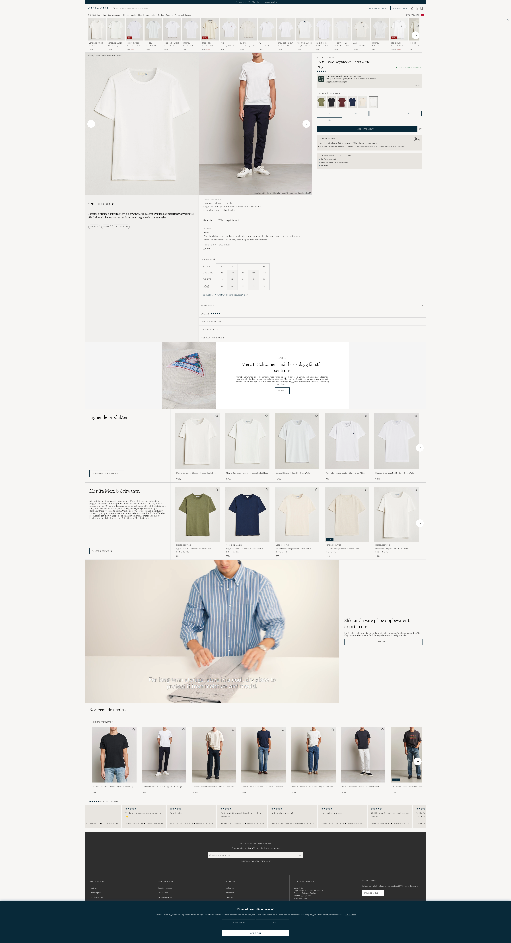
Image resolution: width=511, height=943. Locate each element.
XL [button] (409, 114)
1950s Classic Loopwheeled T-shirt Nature (294, 549)
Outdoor (161, 15)
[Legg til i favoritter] (216, 416)
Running (169, 15)
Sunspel (149, 43)
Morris (413, 43)
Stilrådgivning (400, 8)
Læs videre (350, 914)
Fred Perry (206, 43)
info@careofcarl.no (308, 893)
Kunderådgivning (377, 8)
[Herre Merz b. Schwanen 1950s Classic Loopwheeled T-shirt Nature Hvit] (297, 514)
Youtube (229, 897)
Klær (104, 15)
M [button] (356, 114)
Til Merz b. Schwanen (102, 551)
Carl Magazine (412, 15)
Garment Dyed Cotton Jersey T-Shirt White (397, 46)
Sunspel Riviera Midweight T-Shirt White (293, 473)
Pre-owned (179, 15)
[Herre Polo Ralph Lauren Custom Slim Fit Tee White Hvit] (172, 29)
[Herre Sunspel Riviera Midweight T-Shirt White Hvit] (153, 29)
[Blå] (352, 102)
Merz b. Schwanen (96, 43)
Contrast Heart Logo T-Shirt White (266, 46)
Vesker (134, 15)
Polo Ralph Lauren (171, 43)
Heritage (94, 227)
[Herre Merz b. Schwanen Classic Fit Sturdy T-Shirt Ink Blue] (263, 755)
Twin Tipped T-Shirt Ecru (210, 46)
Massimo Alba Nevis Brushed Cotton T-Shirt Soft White (213, 787)
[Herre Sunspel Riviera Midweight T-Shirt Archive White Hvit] (248, 29)
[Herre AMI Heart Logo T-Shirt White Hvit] (229, 29)
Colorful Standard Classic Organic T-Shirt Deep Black (113, 787)
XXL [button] (329, 120)
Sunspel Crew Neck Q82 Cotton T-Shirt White (394, 473)
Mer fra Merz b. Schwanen (114, 491)
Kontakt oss (163, 892)
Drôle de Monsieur (285, 43)
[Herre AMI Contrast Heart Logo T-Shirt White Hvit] (267, 29)
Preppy (106, 227)
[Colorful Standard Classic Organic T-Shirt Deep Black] (114, 784)
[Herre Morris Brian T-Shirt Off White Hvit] (418, 29)
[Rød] (342, 102)
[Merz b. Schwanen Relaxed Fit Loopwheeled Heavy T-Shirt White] (247, 470)
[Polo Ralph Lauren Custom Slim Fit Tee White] (347, 470)
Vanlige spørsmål (165, 897)
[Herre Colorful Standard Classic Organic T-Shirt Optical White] (164, 755)
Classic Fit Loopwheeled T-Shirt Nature (342, 549)
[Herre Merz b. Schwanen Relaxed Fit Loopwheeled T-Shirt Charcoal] (363, 755)
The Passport (95, 892)
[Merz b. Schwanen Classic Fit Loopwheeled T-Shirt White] (197, 470)
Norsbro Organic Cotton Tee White (134, 46)
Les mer (417, 85)
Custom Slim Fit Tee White (170, 46)
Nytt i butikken (94, 15)
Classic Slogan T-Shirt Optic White (284, 46)
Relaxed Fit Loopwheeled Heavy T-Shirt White (115, 46)
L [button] (382, 114)
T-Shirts (98, 56)
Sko (109, 15)
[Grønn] (321, 102)
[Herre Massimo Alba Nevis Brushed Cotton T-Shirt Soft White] (214, 755)
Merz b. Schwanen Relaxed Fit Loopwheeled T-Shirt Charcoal (361, 787)
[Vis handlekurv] (421, 8)
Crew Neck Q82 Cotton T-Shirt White (191, 46)
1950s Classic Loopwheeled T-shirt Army (193, 549)
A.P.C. (355, 43)
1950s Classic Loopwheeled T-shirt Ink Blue (244, 549)
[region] (255, 816)
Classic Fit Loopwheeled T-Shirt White (96, 46)
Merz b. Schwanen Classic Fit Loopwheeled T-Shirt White (195, 473)
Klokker (126, 15)
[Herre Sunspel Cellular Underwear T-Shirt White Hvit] (380, 29)
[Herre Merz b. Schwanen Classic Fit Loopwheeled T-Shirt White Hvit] (97, 29)
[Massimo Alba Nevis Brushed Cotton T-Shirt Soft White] (214, 784)
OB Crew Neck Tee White (342, 46)
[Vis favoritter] (416, 8)
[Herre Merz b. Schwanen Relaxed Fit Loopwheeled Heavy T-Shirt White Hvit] (116, 29)
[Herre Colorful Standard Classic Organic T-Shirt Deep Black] (114, 755)
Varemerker (151, 15)
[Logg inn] (412, 8)
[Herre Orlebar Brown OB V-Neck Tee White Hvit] (323, 29)
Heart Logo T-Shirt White (228, 46)
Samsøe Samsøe (133, 43)
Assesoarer (117, 15)
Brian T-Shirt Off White (417, 46)
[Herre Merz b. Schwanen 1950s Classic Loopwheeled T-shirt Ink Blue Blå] (247, 514)
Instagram (230, 888)
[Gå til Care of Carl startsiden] (98, 8)
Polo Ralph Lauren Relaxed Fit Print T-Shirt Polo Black (412, 787)
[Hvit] (362, 102)
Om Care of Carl (96, 897)
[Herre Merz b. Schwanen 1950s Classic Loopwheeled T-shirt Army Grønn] (197, 514)
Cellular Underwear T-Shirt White (379, 46)
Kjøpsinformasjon (165, 888)
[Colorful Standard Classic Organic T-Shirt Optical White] (164, 784)
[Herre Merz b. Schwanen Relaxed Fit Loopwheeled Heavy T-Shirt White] (313, 755)
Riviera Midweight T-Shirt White (153, 46)
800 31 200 (306, 896)
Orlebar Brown (322, 43)
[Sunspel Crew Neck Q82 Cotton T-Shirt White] (396, 470)
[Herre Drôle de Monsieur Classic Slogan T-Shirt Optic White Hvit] (286, 29)
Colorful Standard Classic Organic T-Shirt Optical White (164, 787)
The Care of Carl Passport (255, 2)
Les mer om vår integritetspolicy (255, 861)
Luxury (188, 15)
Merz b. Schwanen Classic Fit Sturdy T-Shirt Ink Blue (262, 787)
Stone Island (396, 43)
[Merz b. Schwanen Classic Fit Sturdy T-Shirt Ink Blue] (263, 784)
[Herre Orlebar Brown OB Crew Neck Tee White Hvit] (342, 29)
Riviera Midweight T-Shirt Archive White (248, 46)
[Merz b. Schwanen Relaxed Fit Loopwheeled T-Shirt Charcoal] (363, 784)
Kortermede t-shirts (112, 56)
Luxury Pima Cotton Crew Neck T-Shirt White (304, 46)
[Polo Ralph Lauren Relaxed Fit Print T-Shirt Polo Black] (413, 784)
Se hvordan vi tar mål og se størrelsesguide (224, 295)
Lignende (108, 417)
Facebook (230, 892)
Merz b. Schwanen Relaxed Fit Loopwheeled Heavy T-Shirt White (247, 473)
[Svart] (331, 102)
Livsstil (141, 15)
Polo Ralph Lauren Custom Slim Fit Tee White (345, 473)
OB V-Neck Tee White (322, 46)
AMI (222, 43)
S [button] (329, 114)
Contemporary (121, 227)
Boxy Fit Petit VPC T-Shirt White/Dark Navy (361, 46)
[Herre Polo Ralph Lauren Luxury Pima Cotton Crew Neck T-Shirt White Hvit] (305, 29)
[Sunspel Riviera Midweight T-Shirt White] (297, 470)
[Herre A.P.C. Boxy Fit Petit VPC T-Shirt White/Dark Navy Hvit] (361, 29)
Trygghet (93, 888)
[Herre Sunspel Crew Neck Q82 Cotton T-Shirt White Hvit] (191, 29)
